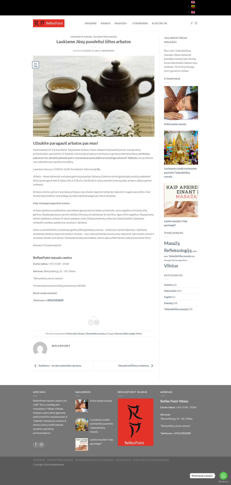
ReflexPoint (108, 51)
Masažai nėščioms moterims (133, 365)
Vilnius (139, 333)
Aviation (168, 284)
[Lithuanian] (193, 2)
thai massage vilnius (179, 260)
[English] (193, 11)
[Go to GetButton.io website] (223, 482)
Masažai (120, 23)
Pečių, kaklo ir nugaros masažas (151, 460)
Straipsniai (140, 23)
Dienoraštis (77, 37)
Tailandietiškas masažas (60, 460)
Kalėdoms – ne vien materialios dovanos (59, 365)
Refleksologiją (129, 333)
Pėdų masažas (123, 460)
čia (98, 169)
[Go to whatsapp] (223, 476)
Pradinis (91, 23)
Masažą (88, 37)
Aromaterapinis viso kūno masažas (94, 460)
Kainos (106, 23)
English (168, 296)
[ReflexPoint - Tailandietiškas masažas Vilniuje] (56, 23)
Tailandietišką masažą (105, 37)
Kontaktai (159, 23)
